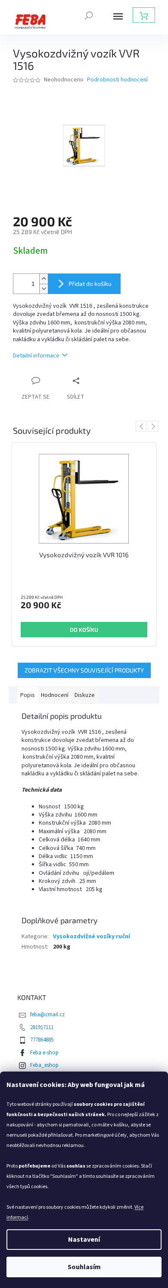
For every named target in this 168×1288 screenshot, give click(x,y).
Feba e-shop (44, 1053)
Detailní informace (36, 355)
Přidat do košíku (90, 283)
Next (155, 426)
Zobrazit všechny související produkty (84, 670)
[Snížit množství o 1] (43, 289)
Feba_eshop (44, 1065)
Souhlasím (84, 1267)
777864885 (41, 1040)
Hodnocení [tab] (54, 695)
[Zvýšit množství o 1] (43, 279)
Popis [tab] (27, 695)
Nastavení (84, 1239)
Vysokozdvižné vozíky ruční (91, 936)
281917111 (41, 1027)
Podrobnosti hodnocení (117, 80)
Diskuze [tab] (85, 695)
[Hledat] (88, 15)
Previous (142, 426)
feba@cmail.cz (47, 1014)
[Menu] (118, 16)
